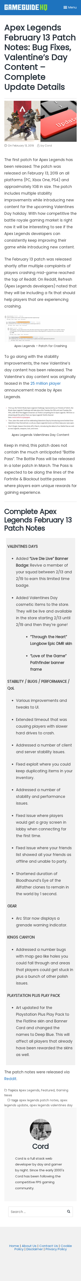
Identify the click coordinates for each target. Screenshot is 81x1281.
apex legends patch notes (39, 1100)
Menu (72, 7)
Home (14, 1246)
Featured (48, 1090)
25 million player (45, 383)
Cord (40, 1146)
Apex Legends (29, 1090)
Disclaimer (34, 1249)
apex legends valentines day (51, 1105)
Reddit (10, 1078)
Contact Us (48, 1246)
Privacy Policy (56, 1249)
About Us (29, 1246)
